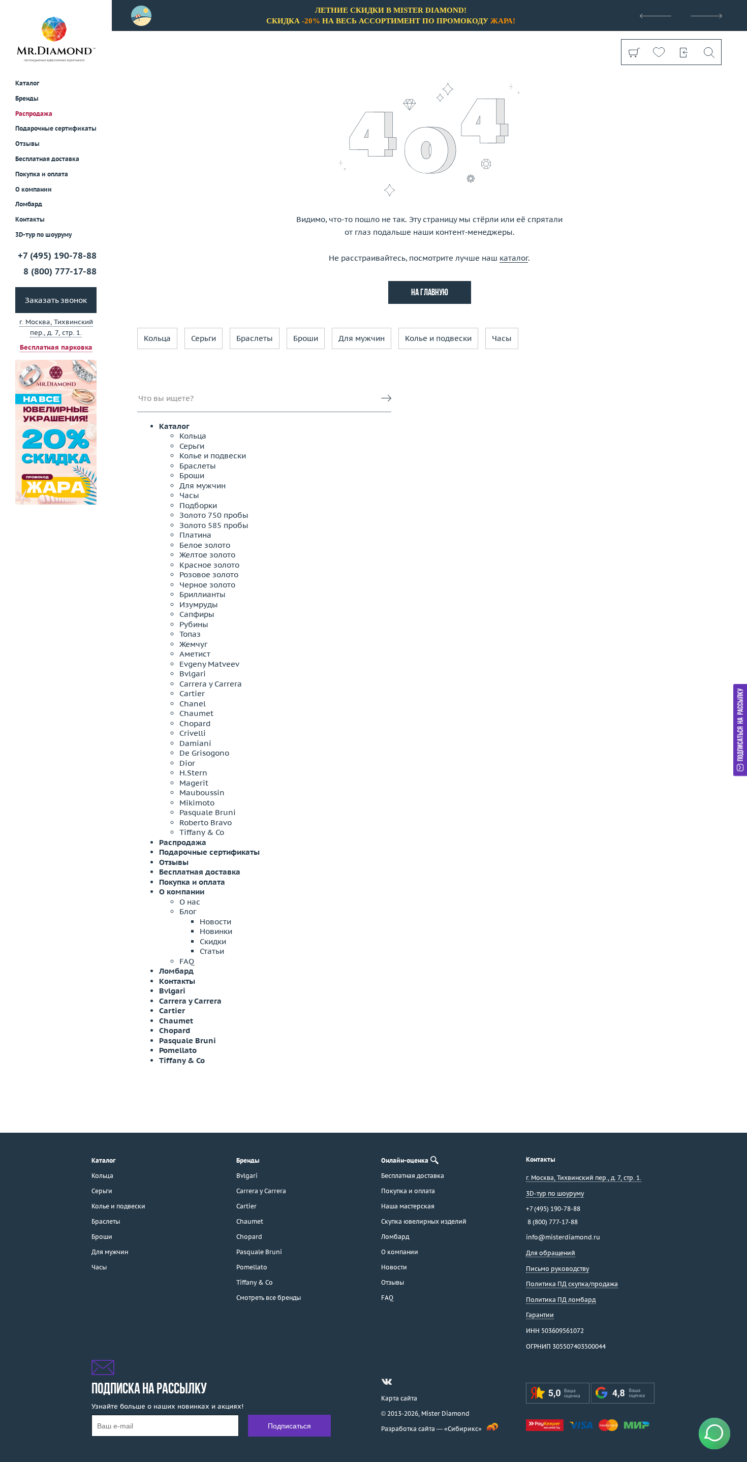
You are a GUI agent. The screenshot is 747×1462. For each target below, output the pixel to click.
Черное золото (207, 584)
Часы (502, 338)
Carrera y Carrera (210, 684)
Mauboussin (202, 792)
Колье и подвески (438, 338)
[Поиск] (708, 52)
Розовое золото (208, 574)
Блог (187, 911)
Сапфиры (196, 614)
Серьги (203, 338)
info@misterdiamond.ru (563, 1237)
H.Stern (193, 772)
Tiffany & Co (201, 832)
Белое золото (204, 545)
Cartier (192, 693)
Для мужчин (361, 338)
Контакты (30, 219)
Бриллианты (202, 594)
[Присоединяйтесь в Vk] (387, 1382)
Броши (305, 338)
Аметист (194, 654)
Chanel (192, 703)
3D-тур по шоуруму (43, 234)
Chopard (194, 723)
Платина (195, 535)
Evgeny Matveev (209, 664)
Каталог (174, 426)
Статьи (212, 951)
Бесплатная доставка (199, 872)
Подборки (198, 505)
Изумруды (198, 604)
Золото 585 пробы (213, 525)
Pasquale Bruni (207, 812)
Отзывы (27, 143)
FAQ (186, 961)
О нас (189, 902)
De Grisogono (204, 753)
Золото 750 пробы (213, 515)
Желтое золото (207, 554)
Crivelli (192, 733)
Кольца (157, 338)
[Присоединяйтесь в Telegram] (405, 1382)
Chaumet (196, 713)
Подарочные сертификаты (56, 128)
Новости (215, 921)
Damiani (195, 743)
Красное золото (209, 565)
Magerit (193, 783)
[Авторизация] (683, 52)
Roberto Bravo (205, 822)
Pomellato (178, 1050)
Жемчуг (193, 644)
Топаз (190, 634)
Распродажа (33, 113)
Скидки (213, 941)
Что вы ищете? (166, 398)
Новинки (216, 931)
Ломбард (28, 204)
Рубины (193, 624)
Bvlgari (192, 673)
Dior (187, 763)
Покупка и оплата (41, 174)
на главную (429, 293)
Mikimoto (196, 802)
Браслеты (254, 338)
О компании (33, 189)
